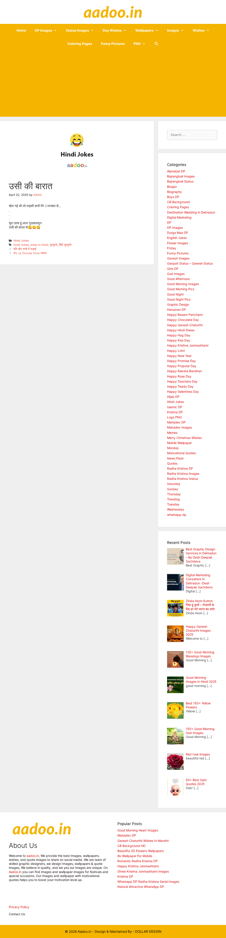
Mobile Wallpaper (179, 443)
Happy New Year (179, 356)
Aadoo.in (15, 872)
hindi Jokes (21, 244)
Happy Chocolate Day (183, 320)
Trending (173, 499)
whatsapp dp (176, 515)
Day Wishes (112, 30)
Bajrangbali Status (180, 181)
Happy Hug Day (178, 335)
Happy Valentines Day (183, 391)
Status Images (77, 30)
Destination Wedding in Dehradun (191, 212)
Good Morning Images (183, 284)
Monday (173, 448)
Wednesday (175, 509)
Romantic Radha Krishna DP (137, 861)
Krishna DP (175, 412)
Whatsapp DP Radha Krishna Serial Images (148, 881)
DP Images (43, 30)
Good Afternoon (178, 279)
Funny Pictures (113, 44)
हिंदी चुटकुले (65, 244)
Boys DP (173, 197)
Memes (172, 433)
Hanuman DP (176, 309)
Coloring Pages (80, 44)
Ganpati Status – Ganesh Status (190, 263)
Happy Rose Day (179, 376)
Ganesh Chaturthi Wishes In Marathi (143, 841)
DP (169, 222)
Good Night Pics (178, 299)
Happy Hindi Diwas (180, 330)
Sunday (172, 489)
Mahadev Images (179, 427)
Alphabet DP (176, 171)
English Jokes (177, 238)
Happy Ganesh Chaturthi (185, 325)
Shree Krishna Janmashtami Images (143, 871)
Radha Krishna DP (180, 468)
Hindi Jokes (21, 240)
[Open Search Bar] (156, 43)
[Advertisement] (113, 83)
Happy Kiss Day (178, 340)
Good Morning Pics (180, 289)
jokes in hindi (39, 244)
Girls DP (172, 269)
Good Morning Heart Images (137, 830)
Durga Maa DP (177, 232)
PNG (137, 44)
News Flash (175, 458)
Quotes (172, 463)
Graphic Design (178, 304)
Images (173, 30)
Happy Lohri (176, 351)
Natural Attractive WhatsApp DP (140, 886)
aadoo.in (32, 856)
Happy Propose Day (181, 366)
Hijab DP (173, 396)
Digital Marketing (179, 217)
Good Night (175, 294)
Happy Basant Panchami (185, 314)
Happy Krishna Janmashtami (187, 345)
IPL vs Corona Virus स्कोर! (30, 253)
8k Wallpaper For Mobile (134, 856)
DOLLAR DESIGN (148, 931)
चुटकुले (53, 244)
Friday (171, 248)
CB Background (178, 202)
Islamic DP (174, 407)
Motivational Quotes (181, 453)
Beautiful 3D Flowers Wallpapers (140, 851)
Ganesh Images (178, 258)
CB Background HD (131, 846)
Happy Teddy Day (180, 386)
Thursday (174, 494)
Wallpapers (144, 30)
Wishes (199, 30)
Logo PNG (174, 417)
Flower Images (177, 243)
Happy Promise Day (181, 361)
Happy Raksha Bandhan (184, 371)
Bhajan (172, 187)
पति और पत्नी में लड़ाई (24, 249)
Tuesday (173, 504)
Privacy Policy (19, 907)
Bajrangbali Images (181, 176)
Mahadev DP (176, 422)
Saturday (173, 484)
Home (21, 30)
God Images (176, 274)
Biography (174, 192)
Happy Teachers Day (182, 381)
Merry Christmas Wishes (184, 438)
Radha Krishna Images (183, 473)
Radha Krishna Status (182, 478)
